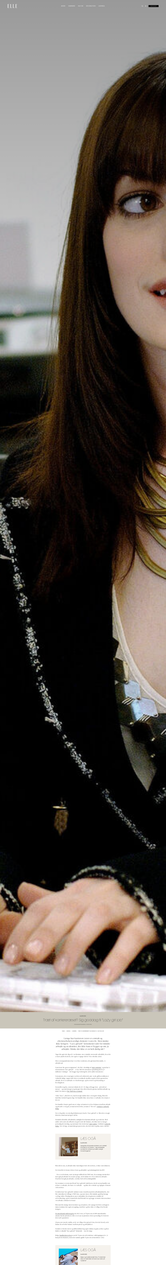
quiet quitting (96, 1067)
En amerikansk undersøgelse (64, 1213)
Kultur (80, 6)
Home (63, 1031)
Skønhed (71, 6)
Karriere (83, 1016)
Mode (63, 6)
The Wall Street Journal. (74, 1091)
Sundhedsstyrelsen (65, 1235)
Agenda (102, 6)
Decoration (91, 6)
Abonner (154, 6)
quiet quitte (93, 1124)
